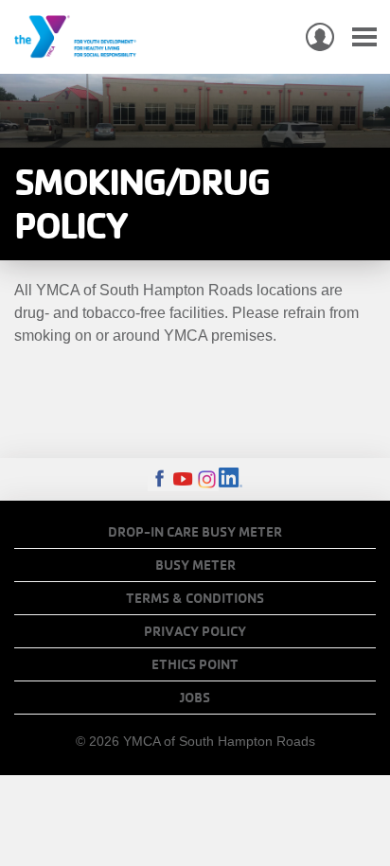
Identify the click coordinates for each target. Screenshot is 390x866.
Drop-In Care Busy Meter (195, 531)
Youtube (183, 479)
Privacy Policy (195, 631)
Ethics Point (195, 664)
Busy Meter (195, 565)
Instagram (207, 479)
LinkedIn (230, 479)
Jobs (195, 697)
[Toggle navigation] (364, 37)
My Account (320, 37)
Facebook (159, 479)
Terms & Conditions (195, 598)
